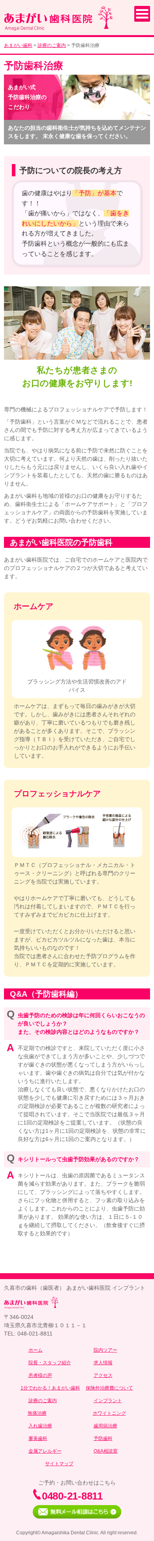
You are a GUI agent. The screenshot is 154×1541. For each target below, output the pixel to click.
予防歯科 (103, 1438)
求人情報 (103, 1362)
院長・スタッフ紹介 (49, 1362)
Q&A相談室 (106, 1451)
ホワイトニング (109, 1413)
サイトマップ (59, 1463)
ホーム (35, 1350)
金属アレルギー (45, 1451)
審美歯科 (37, 1438)
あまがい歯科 (18, 45)
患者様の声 (40, 1375)
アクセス (103, 1375)
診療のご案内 (52, 45)
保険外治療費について (109, 1388)
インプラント (108, 1400)
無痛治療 (37, 1413)
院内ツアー (105, 1350)
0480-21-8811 (72, 1496)
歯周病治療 (105, 1426)
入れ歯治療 (40, 1426)
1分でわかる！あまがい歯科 (50, 1388)
